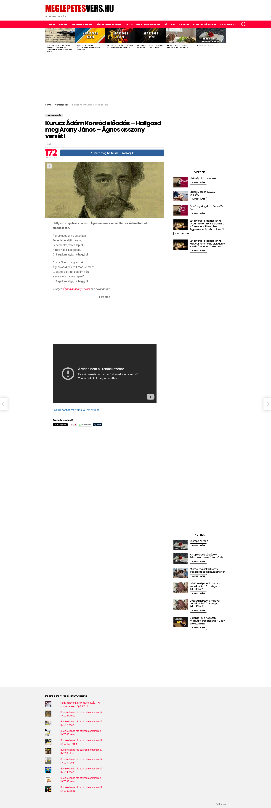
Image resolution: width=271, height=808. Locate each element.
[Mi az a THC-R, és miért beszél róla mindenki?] (181, 35)
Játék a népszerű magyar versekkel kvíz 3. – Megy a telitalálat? (205, 586)
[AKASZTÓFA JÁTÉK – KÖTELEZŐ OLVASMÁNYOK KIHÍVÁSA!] (90, 35)
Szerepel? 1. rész (205, 45)
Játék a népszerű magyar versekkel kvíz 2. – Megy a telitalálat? (205, 603)
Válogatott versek (176, 24)
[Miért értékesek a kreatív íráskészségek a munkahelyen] (180, 573)
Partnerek (221, 804)
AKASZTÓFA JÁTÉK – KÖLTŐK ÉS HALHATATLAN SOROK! (150, 46)
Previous (46, 41)
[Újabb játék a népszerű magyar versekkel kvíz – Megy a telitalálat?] (180, 622)
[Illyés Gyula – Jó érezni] (180, 182)
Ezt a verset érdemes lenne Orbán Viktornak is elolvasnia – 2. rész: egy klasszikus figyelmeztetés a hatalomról (207, 225)
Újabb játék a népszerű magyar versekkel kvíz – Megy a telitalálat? (207, 620)
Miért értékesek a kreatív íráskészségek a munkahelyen (207, 570)
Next (224, 41)
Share (49, 165)
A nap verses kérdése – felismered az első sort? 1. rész (207, 556)
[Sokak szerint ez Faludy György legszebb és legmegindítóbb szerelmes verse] (60, 35)
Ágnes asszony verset (76, 289)
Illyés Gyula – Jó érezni (203, 178)
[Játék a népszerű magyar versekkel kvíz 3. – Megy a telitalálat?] (180, 587)
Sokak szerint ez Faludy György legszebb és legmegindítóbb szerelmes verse (59, 48)
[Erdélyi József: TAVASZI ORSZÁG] (180, 196)
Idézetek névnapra (205, 24)
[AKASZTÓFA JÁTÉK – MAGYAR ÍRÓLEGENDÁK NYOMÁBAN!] (120, 35)
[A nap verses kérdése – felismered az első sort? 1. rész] (180, 558)
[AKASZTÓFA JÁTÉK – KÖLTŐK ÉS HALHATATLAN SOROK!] (151, 35)
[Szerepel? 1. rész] (211, 35)
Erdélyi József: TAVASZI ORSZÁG (203, 193)
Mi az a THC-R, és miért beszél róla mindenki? (178, 46)
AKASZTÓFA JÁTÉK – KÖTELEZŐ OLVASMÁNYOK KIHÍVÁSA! (88, 47)
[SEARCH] (243, 24)
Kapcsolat (227, 24)
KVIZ (128, 24)
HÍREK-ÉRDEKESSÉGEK (109, 24)
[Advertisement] (135, 78)
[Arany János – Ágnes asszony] (4, 404)
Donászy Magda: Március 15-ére (207, 208)
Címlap (51, 24)
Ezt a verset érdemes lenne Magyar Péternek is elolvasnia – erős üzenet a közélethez (207, 243)
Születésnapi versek (148, 24)
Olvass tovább (198, 182)
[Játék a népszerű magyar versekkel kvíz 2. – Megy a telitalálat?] (180, 604)
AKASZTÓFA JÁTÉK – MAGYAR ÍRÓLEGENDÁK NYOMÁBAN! (120, 46)
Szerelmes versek (82, 24)
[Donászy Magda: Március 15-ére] (180, 210)
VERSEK (63, 24)
